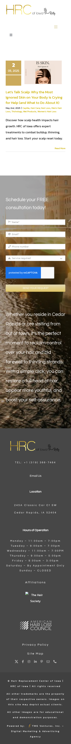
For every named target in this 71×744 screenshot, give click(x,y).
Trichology (17, 111)
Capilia (26, 108)
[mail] (48, 661)
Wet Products (29, 111)
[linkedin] (35, 661)
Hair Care (35, 108)
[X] (16, 661)
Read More (60, 148)
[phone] (54, 661)
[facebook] (23, 661)
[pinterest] (42, 661)
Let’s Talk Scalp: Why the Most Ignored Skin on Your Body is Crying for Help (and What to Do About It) (34, 97)
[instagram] (29, 661)
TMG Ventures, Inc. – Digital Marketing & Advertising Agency (37, 731)
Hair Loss (45, 108)
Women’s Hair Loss (46, 111)
